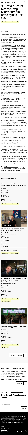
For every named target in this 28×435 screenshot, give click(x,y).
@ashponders (5, 125)
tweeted (17, 120)
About (2, 426)
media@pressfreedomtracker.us (13, 379)
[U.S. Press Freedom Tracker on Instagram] (26, 431)
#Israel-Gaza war (6, 301)
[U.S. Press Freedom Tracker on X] (22, 431)
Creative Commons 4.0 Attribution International (11, 421)
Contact (3, 431)
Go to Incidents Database (16, 355)
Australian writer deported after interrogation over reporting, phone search (13, 279)
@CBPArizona (5, 117)
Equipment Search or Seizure (9, 234)
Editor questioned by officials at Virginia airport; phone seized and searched (12, 229)
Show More (20, 27)
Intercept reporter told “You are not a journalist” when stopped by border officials (13, 184)
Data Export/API (5, 428)
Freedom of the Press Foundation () (14, 417)
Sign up (24, 408)
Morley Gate (19, 50)
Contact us (19, 383)
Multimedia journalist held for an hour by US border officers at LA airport (13, 327)
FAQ (8, 431)
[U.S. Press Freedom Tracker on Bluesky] (17, 431)
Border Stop (5, 188)
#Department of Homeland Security (10, 21)
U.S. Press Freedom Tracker (8, 2)
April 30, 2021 (4, 31)
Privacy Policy (4, 430)
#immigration (5, 347)
